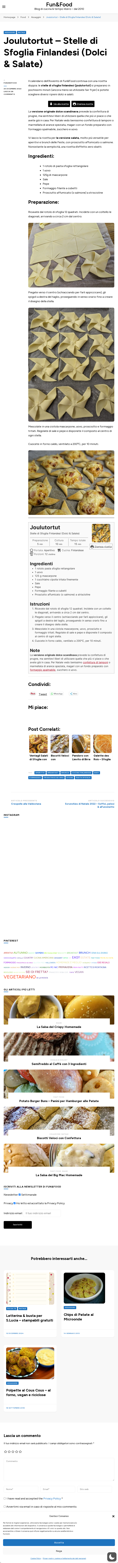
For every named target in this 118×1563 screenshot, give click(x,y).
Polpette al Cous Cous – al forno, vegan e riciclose (28, 1392)
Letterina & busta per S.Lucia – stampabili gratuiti (29, 1317)
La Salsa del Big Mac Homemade (59, 1175)
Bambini (39, 953)
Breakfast (53, 773)
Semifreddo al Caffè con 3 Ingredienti (59, 1064)
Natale (21, 32)
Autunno (21, 952)
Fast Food (95, 958)
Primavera (66, 967)
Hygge (70, 778)
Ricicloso (8, 972)
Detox (65, 958)
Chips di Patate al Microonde (79, 1316)
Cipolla (20, 958)
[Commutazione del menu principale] (3, 7)
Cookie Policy (35, 1558)
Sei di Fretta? (37, 972)
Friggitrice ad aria (54, 778)
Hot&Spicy (87, 963)
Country (28, 958)
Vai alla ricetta (61, 103)
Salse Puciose (19, 972)
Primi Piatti (78, 967)
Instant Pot (15, 967)
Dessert (58, 958)
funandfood (10, 83)
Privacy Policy (52, 1498)
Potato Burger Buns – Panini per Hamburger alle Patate (59, 1101)
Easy (96, 773)
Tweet (43, 694)
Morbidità (45, 967)
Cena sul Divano (99, 953)
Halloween (50, 963)
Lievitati (35, 967)
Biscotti (62, 953)
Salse (59, 1023)
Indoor (7, 967)
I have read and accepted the (35, 1498)
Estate (85, 957)
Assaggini (10, 32)
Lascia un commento (14, 93)
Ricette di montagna (95, 967)
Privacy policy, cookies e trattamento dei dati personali (64, 1558)
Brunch (65, 773)
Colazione (55, 1134)
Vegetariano (20, 977)
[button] (113, 1516)
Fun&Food (59, 4)
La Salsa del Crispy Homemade (59, 1027)
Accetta (59, 1542)
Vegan (79, 972)
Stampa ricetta (84, 103)
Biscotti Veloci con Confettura (59, 1138)
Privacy (8, 1203)
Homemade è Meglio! (69, 962)
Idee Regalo (103, 962)
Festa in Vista (106, 958)
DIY (70, 958)
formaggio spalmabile (42, 669)
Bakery (31, 953)
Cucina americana (44, 958)
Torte (71, 972)
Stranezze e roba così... (59, 972)
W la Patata (42, 978)
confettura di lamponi (95, 662)
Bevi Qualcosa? (50, 953)
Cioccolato (10, 958)
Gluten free (39, 963)
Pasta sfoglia (83, 778)
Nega (59, 1551)
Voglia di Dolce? (59, 1060)
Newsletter (11, 1194)
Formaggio (35, 778)
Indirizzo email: (13, 1213)
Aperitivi (40, 773)
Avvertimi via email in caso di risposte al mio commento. (41, 1506)
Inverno (25, 967)
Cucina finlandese (81, 773)
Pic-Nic (54, 967)
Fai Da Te (11, 1309)
